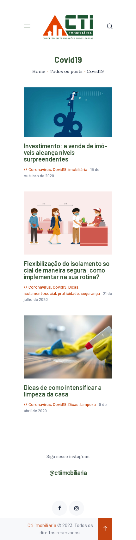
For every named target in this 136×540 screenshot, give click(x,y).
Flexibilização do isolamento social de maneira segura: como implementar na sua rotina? (68, 270)
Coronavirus (39, 169)
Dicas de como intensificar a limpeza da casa (63, 390)
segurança (90, 293)
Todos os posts (66, 71)
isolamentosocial (40, 293)
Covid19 (59, 169)
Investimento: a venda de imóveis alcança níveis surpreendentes (65, 152)
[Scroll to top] (105, 529)
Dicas (73, 287)
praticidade (68, 293)
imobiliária (77, 169)
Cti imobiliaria (42, 525)
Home (38, 71)
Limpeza (88, 404)
